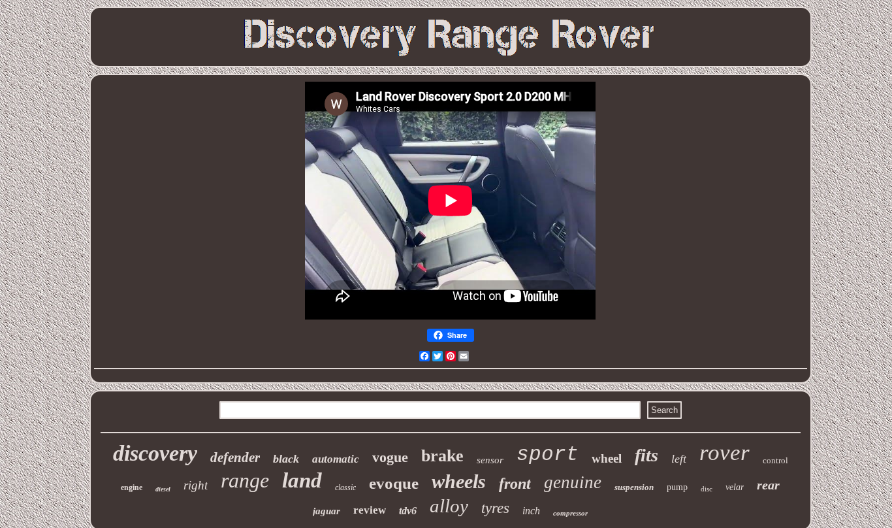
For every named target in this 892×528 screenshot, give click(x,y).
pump (677, 487)
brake (442, 455)
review (369, 510)
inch (531, 510)
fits (646, 455)
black (286, 458)
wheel (607, 458)
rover (724, 452)
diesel (162, 489)
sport (548, 454)
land (302, 480)
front (515, 483)
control (775, 460)
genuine (572, 482)
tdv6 (408, 510)
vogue (390, 457)
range (245, 480)
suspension (634, 487)
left (678, 458)
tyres (495, 508)
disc (706, 489)
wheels (459, 481)
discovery (155, 453)
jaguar (326, 511)
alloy (449, 505)
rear (768, 485)
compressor (570, 513)
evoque (394, 483)
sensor (490, 460)
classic (345, 487)
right (195, 485)
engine (131, 487)
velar (734, 487)
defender (235, 457)
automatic (335, 459)
